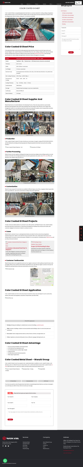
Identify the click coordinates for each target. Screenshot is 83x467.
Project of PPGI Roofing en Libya (40, 246)
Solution (44, 4)
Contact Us (59, 4)
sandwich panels (40, 325)
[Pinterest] (3, 446)
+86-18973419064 (67, 453)
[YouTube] (8, 446)
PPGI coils (45, 155)
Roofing (64, 24)
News (51, 4)
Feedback (33, 244)
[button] (30, 4)
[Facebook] (5, 446)
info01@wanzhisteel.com (68, 450)
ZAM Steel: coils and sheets (68, 21)
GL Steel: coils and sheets (67, 19)
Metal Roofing (26, 448)
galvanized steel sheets (39, 53)
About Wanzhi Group (47, 442)
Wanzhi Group (49, 237)
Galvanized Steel (26, 442)
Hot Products (64, 10)
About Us (28, 4)
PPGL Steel (25, 446)
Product (36, 4)
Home (22, 4)
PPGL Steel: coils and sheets (68, 15)
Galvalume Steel (26, 443)
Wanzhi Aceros (46, 448)
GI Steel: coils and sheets (67, 13)
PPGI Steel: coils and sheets (68, 17)
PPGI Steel (25, 445)
